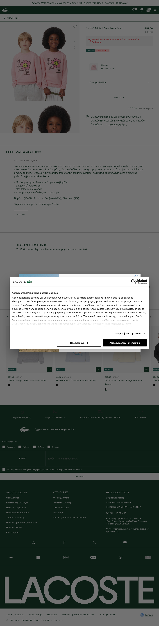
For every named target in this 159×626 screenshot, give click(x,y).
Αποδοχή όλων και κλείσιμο (124, 342)
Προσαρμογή (77, 342)
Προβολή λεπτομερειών (128, 333)
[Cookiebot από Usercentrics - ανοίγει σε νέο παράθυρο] (133, 281)
